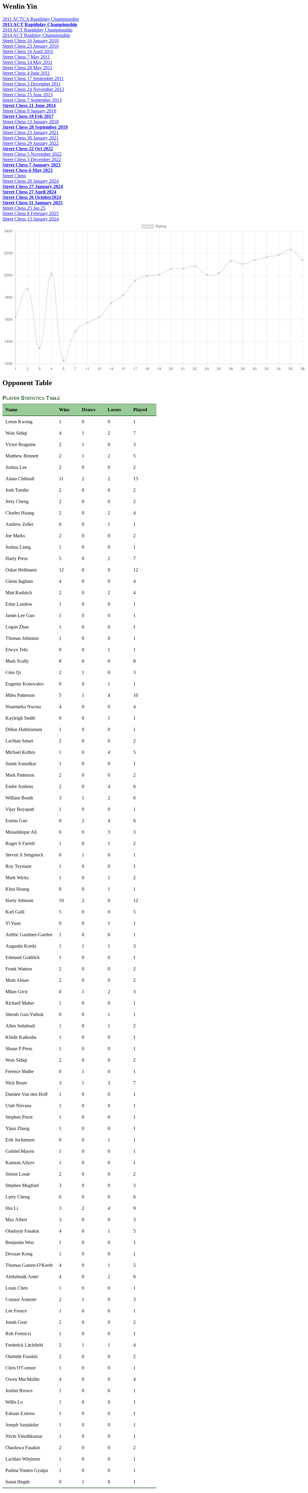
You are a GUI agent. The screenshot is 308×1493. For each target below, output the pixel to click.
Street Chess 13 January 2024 (30, 218)
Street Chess (14, 175)
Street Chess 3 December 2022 (31, 159)
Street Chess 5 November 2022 (32, 154)
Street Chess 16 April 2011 (27, 51)
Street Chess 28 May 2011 (27, 67)
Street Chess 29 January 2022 (30, 143)
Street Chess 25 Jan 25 (23, 208)
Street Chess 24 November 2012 (33, 89)
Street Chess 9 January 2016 (29, 110)
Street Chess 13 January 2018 (30, 121)
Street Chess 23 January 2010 (30, 46)
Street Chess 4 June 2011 (26, 73)
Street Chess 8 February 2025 (30, 213)
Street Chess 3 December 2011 (31, 83)
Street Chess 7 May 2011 (26, 56)
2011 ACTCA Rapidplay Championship (40, 19)
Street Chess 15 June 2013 (27, 94)
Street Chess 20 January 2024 (30, 181)
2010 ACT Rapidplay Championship (37, 29)
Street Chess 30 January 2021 (30, 137)
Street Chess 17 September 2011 (33, 78)
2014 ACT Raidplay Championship (36, 35)
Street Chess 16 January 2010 (30, 40)
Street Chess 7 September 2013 (32, 100)
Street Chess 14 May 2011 (27, 62)
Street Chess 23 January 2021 (30, 132)
